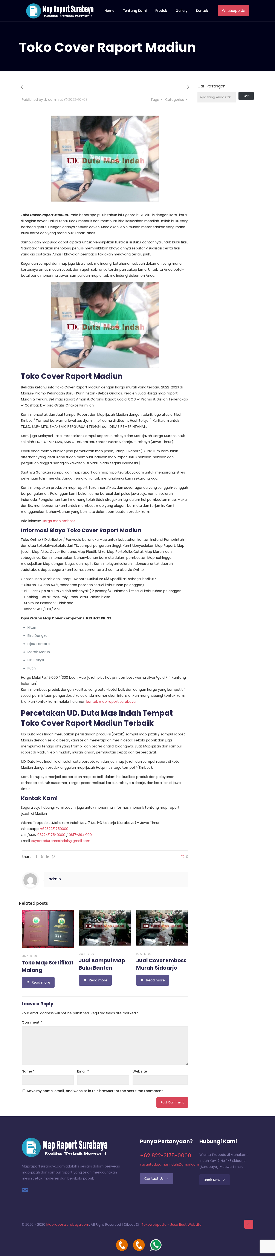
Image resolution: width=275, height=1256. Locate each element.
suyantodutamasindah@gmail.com (60, 840)
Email (83, 1071)
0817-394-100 (80, 834)
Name (28, 1071)
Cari (246, 95)
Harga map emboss (58, 520)
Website (140, 1071)
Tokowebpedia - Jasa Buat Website (171, 1224)
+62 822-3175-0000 (165, 1155)
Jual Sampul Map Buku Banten (102, 964)
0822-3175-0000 (51, 834)
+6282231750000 (54, 828)
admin (53, 99)
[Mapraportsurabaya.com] (60, 10)
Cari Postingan (211, 86)
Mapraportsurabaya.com (67, 1224)
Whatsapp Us (233, 10)
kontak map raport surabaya (111, 701)
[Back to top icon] (248, 1224)
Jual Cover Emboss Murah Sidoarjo (161, 964)
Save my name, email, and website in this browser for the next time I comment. (95, 1090)
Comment (32, 1022)
